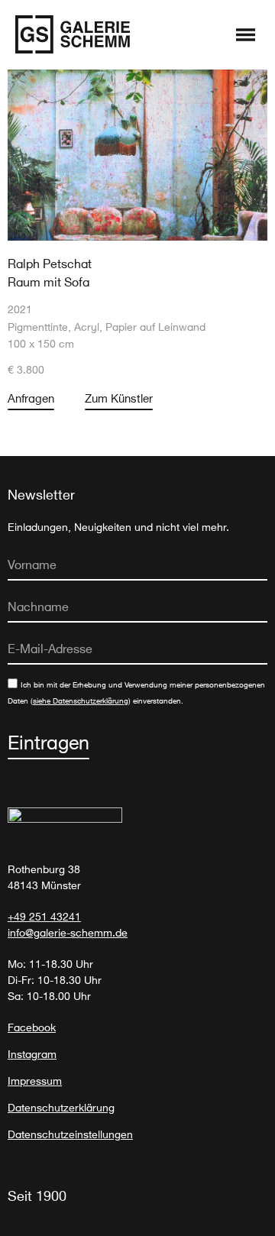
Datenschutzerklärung (61, 1107)
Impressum (35, 1080)
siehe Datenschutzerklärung (80, 701)
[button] (245, 36)
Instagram (32, 1053)
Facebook (32, 1027)
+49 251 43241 (44, 916)
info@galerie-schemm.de (68, 932)
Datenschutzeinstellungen (70, 1134)
